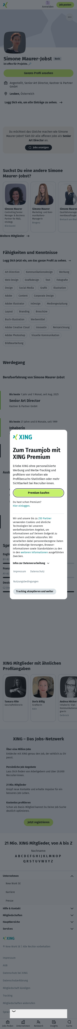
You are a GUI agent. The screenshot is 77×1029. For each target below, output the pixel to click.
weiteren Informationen (34, 552)
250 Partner (44, 518)
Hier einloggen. (21, 505)
